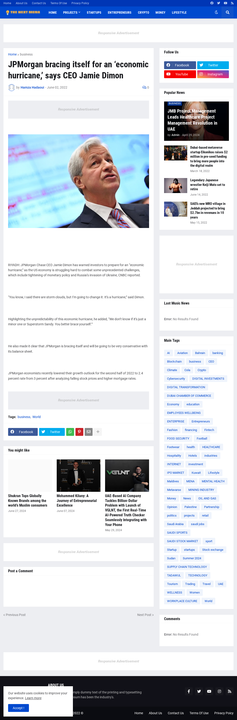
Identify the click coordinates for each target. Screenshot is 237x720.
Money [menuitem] (160, 12)
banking (217, 353)
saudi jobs (197, 524)
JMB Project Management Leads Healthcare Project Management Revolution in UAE (192, 120)
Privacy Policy (80, 3)
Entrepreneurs (201, 421)
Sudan (171, 558)
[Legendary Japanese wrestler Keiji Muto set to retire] (175, 185)
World (36, 416)
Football (202, 438)
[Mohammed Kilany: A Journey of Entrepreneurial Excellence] (79, 475)
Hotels (192, 455)
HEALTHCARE (211, 447)
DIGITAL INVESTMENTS (208, 378)
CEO (211, 361)
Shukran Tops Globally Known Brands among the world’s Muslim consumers (27, 501)
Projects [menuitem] (70, 12)
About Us (21, 3)
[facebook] (211, 3)
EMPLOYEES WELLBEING (184, 413)
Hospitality (174, 455)
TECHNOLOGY (197, 575)
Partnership (211, 507)
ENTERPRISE (175, 421)
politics (172, 515)
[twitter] (218, 3)
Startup (172, 549)
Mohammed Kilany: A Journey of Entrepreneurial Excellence (77, 501)
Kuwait (196, 472)
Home (7, 3)
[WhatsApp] (70, 432)
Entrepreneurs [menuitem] (119, 12)
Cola (187, 370)
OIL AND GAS (207, 498)
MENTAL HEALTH (213, 481)
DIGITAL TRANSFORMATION (186, 387)
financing (191, 430)
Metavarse (174, 490)
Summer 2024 (192, 558)
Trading (190, 584)
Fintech (209, 430)
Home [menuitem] (53, 12)
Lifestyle (213, 472)
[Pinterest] (79, 432)
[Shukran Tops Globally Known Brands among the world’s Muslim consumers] (30, 475)
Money (171, 498)
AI (168, 353)
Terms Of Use (58, 3)
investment (195, 464)
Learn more (33, 698)
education (193, 404)
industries (210, 455)
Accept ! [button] (18, 708)
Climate (172, 370)
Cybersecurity (176, 378)
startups (189, 549)
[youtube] (225, 3)
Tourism (172, 584)
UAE (220, 584)
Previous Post (16, 615)
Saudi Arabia (175, 524)
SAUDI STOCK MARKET (182, 541)
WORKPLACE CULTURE (182, 601)
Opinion (172, 507)
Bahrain (200, 353)
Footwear (173, 447)
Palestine (190, 507)
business (26, 54)
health (191, 447)
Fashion (172, 430)
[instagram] (219, 691)
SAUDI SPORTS (177, 532)
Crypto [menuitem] (143, 12)
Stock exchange (212, 549)
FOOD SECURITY (178, 438)
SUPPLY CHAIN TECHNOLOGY (187, 567)
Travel (207, 584)
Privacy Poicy (224, 713)
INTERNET (174, 464)
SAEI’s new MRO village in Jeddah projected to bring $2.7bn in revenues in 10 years (207, 210)
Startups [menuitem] (94, 12)
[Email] (89, 432)
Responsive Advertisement (118, 33)
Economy (173, 404)
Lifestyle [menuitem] (179, 12)
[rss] (232, 3)
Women (195, 592)
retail (205, 515)
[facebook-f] (189, 691)
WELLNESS (174, 592)
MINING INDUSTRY (201, 490)
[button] (216, 12)
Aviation (182, 353)
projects (189, 515)
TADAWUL (174, 575)
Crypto (202, 370)
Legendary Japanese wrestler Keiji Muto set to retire (207, 184)
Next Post (144, 615)
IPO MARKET (175, 472)
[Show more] (98, 432)
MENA (190, 481)
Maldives (173, 481)
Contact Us (39, 3)
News (187, 498)
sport (209, 541)
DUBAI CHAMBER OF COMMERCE (189, 395)
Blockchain (174, 361)
